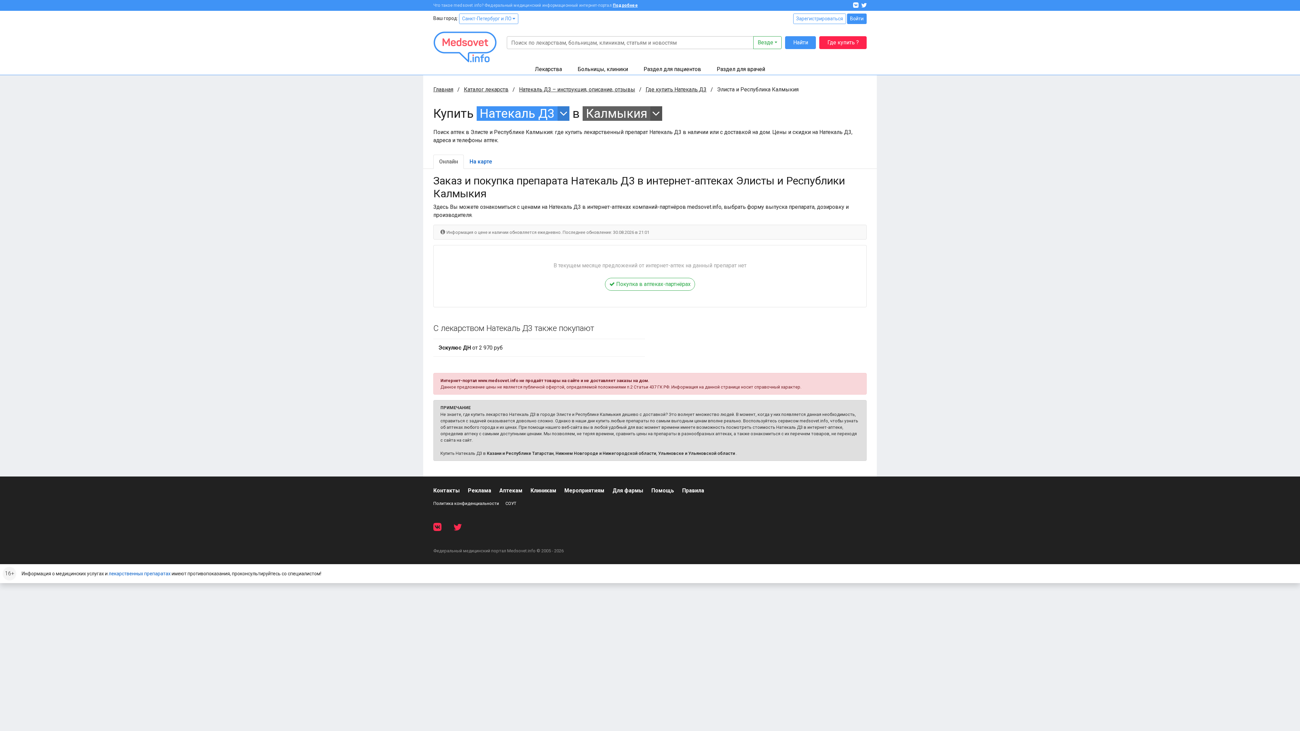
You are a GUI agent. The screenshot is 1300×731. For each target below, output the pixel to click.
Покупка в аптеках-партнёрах (653, 284)
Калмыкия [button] (616, 113)
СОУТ (510, 503)
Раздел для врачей (741, 69)
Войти (857, 18)
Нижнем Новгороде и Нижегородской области (606, 453)
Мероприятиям (584, 490)
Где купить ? (843, 42)
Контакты (446, 490)
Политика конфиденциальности (466, 503)
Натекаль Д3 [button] (517, 113)
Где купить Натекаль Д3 (676, 89)
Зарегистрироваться (819, 18)
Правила (693, 490)
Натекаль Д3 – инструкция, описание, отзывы (577, 89)
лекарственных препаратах (140, 573)
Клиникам (543, 490)
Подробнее (625, 5)
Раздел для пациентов (672, 69)
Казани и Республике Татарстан (520, 453)
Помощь (662, 490)
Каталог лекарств (486, 89)
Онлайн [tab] (448, 161)
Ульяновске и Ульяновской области (696, 453)
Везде (765, 42)
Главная (443, 89)
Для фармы (627, 490)
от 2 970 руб (471, 348)
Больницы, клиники (603, 69)
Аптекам (510, 490)
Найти (800, 42)
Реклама (479, 490)
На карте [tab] (481, 161)
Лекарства (548, 69)
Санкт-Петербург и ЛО (487, 18)
